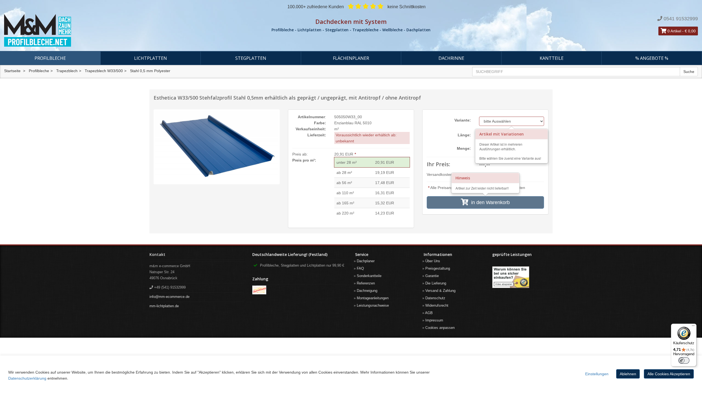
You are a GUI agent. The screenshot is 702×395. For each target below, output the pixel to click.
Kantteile (552, 58)
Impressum (434, 320)
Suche (688, 71)
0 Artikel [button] (673, 31)
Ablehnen (628, 374)
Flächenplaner (351, 58)
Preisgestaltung (437, 268)
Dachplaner (366, 261)
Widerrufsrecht (436, 305)
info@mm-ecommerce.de (169, 297)
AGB (429, 313)
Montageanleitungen (373, 298)
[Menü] (693, 327)
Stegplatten (250, 58)
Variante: (462, 120)
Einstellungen (596, 374)
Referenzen (366, 283)
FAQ (360, 268)
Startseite (12, 71)
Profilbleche (50, 58)
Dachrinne (451, 58)
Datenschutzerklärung (27, 378)
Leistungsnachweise (373, 305)
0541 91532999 (681, 18)
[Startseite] (117, 30)
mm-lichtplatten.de (164, 306)
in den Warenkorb (489, 202)
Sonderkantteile (369, 276)
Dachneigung (367, 291)
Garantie (432, 276)
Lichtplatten (150, 58)
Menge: (464, 148)
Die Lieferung (435, 283)
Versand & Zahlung (440, 291)
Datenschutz (435, 298)
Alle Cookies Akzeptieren (668, 374)
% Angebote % (651, 58)
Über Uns (432, 261)
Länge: (464, 135)
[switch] (683, 360)
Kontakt (157, 254)
